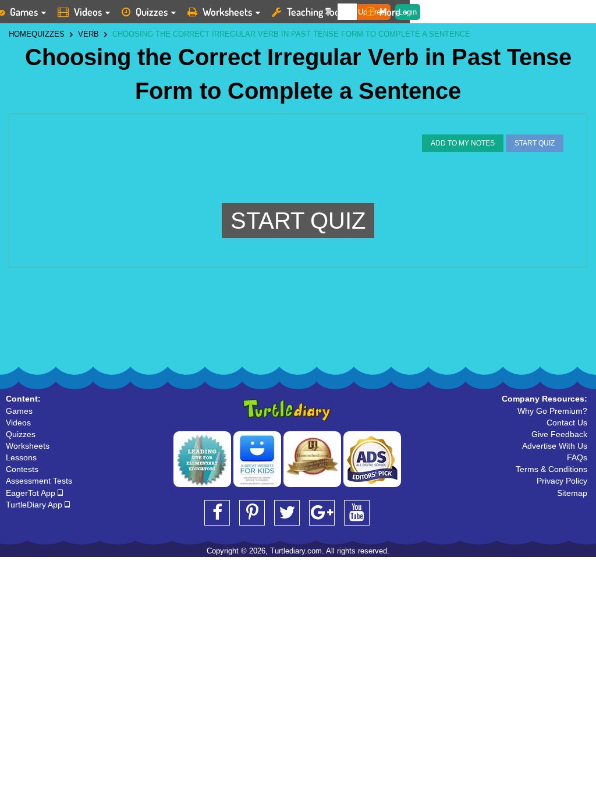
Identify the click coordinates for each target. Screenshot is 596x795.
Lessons (21, 457)
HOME (20, 34)
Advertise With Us (554, 445)
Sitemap (572, 493)
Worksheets (227, 11)
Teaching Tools (317, 11)
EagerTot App (32, 493)
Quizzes (151, 11)
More (390, 11)
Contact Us (567, 422)
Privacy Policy (562, 480)
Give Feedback (559, 434)
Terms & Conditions (551, 469)
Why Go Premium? (552, 411)
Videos (88, 11)
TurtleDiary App (35, 504)
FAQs (577, 457)
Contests (22, 469)
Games (19, 411)
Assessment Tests (39, 480)
